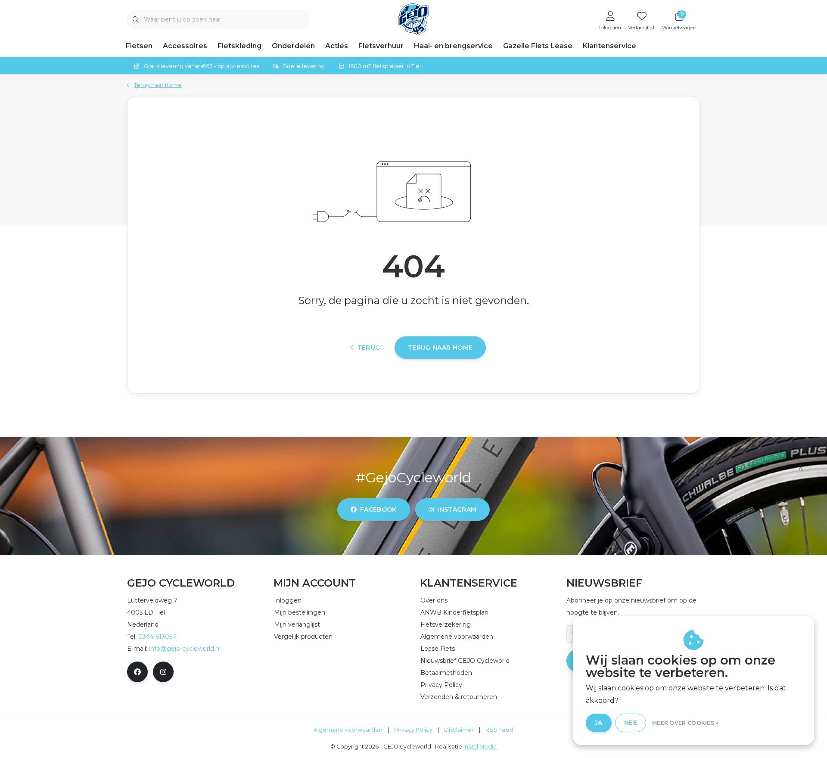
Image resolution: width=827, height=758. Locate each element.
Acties (336, 46)
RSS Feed (499, 730)
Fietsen (139, 46)
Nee (630, 723)
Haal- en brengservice (453, 46)
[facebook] (137, 672)
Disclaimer (459, 730)
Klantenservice (609, 46)
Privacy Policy (413, 730)
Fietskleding (239, 46)
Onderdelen (293, 46)
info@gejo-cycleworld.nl (185, 648)
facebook (378, 509)
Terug (369, 347)
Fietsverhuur (381, 46)
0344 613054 (157, 636)
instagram (456, 509)
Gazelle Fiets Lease (537, 46)
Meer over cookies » (685, 723)
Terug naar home (440, 347)
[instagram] (163, 672)
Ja (599, 723)
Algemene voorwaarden (348, 730)
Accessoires (185, 46)
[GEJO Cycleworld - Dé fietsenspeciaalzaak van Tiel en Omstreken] (413, 19)
